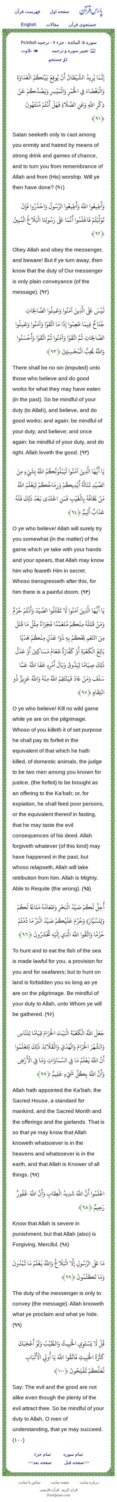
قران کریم (70, 1490)
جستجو (55, 59)
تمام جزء (42, 1454)
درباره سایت (89, 1482)
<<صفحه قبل (76, 1462)
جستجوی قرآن (82, 24)
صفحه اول (59, 11)
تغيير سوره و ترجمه (70, 50)
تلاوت (27, 50)
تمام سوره (73, 1454)
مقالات (52, 24)
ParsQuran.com (58, 1495)
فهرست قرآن (27, 11)
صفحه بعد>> (40, 1462)
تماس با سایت (29, 1482)
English (28, 24)
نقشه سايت (60, 1482)
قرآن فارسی (49, 1490)
